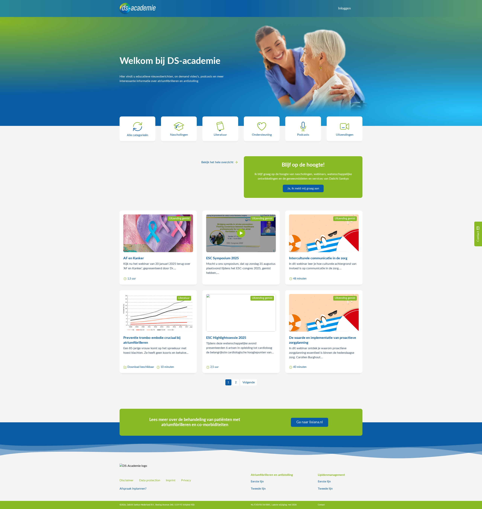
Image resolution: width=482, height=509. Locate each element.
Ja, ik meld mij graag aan (303, 188)
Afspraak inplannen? (133, 488)
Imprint (170, 480)
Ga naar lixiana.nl (309, 422)
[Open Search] (357, 8)
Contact (321, 505)
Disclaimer (126, 480)
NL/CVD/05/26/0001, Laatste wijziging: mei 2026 (274, 505)
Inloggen (344, 8)
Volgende (249, 382)
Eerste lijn (257, 481)
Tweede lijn (258, 488)
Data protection (149, 480)
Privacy (186, 480)
